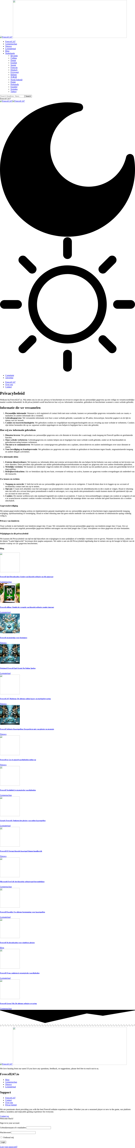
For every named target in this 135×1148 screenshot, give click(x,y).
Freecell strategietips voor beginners (13, 638)
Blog (2, 948)
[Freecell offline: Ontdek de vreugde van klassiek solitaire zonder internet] (10, 602)
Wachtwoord (5, 1132)
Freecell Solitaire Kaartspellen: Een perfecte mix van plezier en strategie (27, 729)
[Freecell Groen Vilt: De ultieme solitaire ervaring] (10, 998)
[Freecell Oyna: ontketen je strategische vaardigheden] (10, 968)
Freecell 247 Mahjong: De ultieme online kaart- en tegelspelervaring (25, 699)
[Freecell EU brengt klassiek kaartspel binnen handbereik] (10, 846)
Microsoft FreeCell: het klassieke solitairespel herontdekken (22, 882)
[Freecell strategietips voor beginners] (10, 632)
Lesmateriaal (5, 612)
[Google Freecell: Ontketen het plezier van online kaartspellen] (10, 815)
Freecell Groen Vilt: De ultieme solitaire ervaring (18, 1003)
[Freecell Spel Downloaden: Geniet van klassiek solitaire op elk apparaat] (10, 571)
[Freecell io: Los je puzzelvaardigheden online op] (10, 754)
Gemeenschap (6, 582)
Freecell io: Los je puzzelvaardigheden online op (18, 760)
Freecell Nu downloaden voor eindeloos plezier (17, 943)
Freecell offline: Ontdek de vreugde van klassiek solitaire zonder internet (27, 607)
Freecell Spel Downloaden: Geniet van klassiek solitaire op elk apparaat (26, 577)
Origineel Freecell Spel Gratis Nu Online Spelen (17, 668)
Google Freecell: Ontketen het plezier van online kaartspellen (22, 821)
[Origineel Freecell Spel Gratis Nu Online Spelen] (10, 663)
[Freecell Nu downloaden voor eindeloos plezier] (10, 937)
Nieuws (3, 643)
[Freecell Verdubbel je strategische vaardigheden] (10, 785)
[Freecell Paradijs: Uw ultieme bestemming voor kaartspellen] (10, 907)
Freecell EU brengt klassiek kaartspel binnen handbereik (21, 851)
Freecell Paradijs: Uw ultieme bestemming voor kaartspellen (22, 912)
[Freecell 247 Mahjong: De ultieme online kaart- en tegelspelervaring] (10, 693)
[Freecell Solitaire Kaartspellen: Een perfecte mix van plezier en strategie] (10, 724)
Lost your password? (8, 1147)
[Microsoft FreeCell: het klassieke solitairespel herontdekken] (10, 876)
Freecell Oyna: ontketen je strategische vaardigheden (19, 973)
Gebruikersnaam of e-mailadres (13, 1127)
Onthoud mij (8, 1137)
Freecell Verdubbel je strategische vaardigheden (18, 790)
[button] (5, 99)
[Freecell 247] (12, 101)
